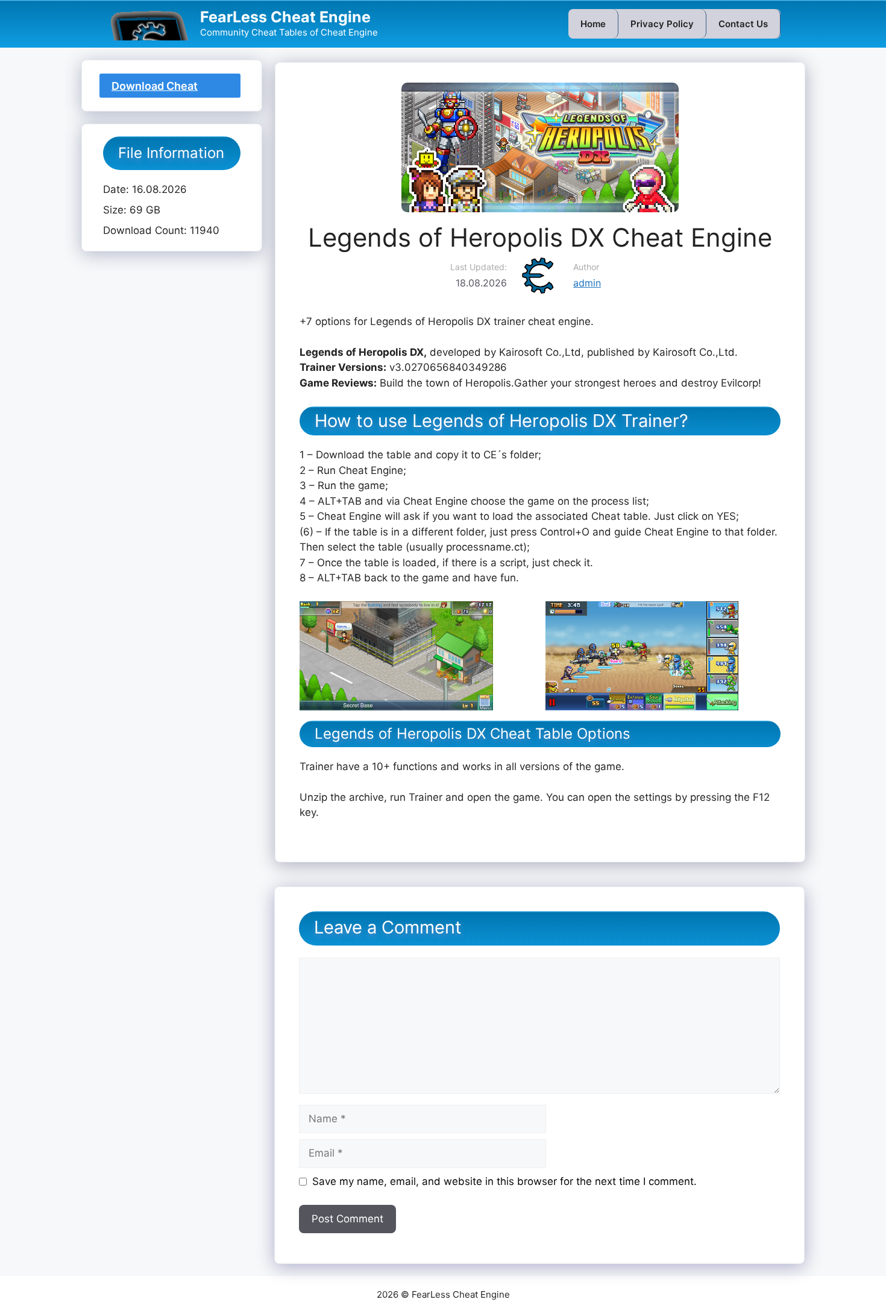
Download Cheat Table (155, 89)
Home (593, 24)
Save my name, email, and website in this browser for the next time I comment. (504, 1181)
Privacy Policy (662, 24)
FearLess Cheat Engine (285, 17)
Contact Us (743, 24)
